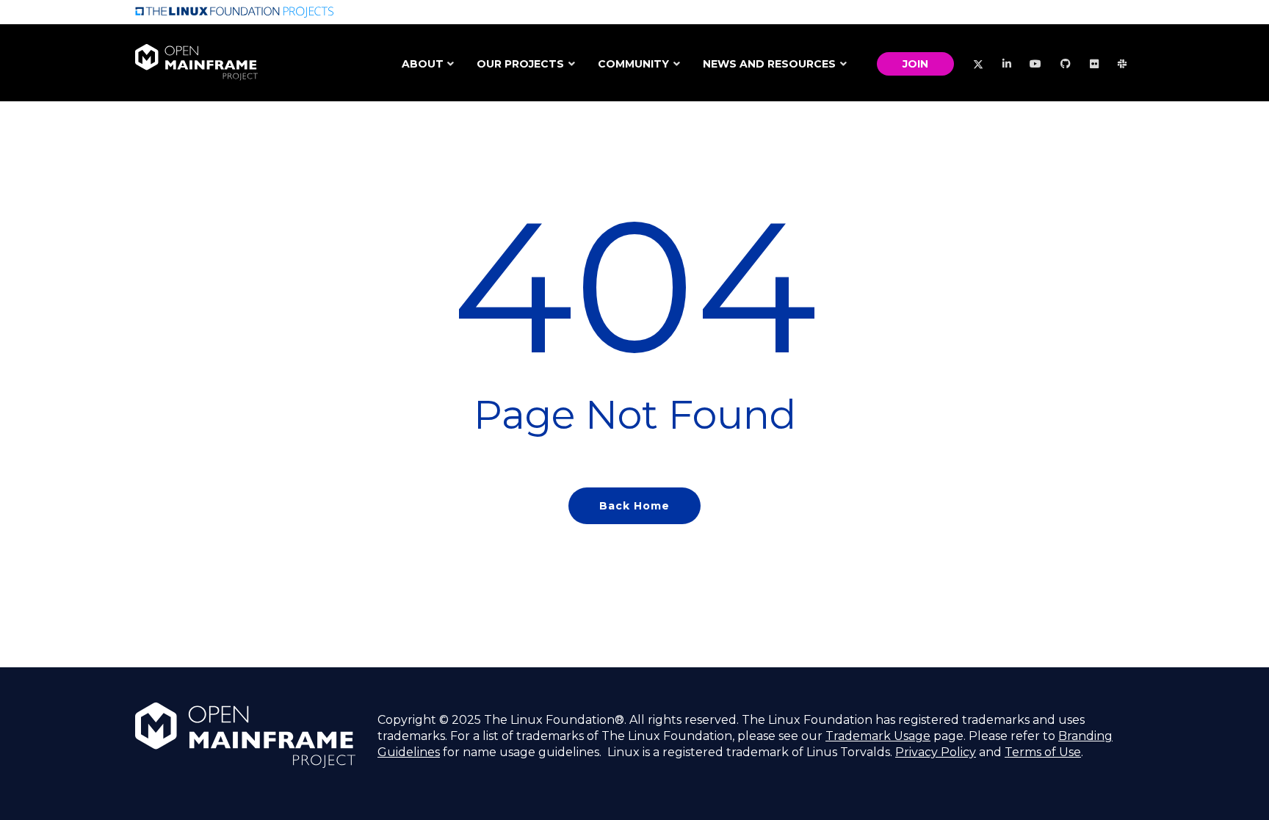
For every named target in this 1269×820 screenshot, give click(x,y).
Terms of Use (1043, 752)
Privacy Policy (935, 752)
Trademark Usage (877, 736)
